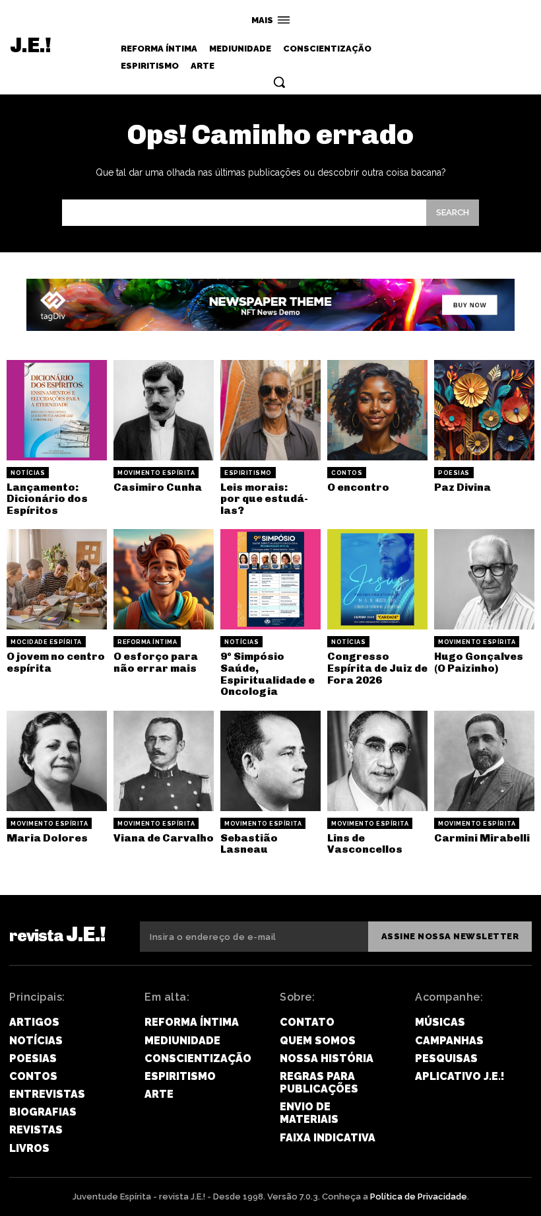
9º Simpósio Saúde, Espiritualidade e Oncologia (267, 673)
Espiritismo (248, 473)
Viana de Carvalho (163, 838)
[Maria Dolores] (57, 761)
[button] (279, 82)
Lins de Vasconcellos (364, 844)
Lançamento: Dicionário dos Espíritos (47, 499)
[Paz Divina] (484, 410)
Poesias (454, 473)
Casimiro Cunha (157, 487)
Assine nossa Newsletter (450, 936)
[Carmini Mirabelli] (484, 761)
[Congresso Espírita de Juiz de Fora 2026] (377, 579)
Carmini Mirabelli (482, 838)
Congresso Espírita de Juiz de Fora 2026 (377, 668)
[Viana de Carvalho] (163, 761)
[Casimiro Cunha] (163, 410)
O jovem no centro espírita (56, 662)
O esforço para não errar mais (155, 662)
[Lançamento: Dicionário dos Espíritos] (57, 410)
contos (346, 473)
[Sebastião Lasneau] (270, 761)
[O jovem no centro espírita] (57, 579)
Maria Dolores (47, 838)
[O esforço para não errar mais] (163, 579)
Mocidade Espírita (46, 642)
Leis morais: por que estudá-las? (264, 499)
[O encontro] (377, 410)
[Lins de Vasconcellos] (377, 761)
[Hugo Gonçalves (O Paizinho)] (484, 579)
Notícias (28, 473)
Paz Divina (462, 487)
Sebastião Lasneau (249, 844)
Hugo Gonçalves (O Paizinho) (478, 662)
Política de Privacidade (418, 1196)
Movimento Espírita (156, 473)
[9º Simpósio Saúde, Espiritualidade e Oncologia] (270, 579)
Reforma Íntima (147, 642)
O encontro (358, 487)
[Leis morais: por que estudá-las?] (270, 410)
